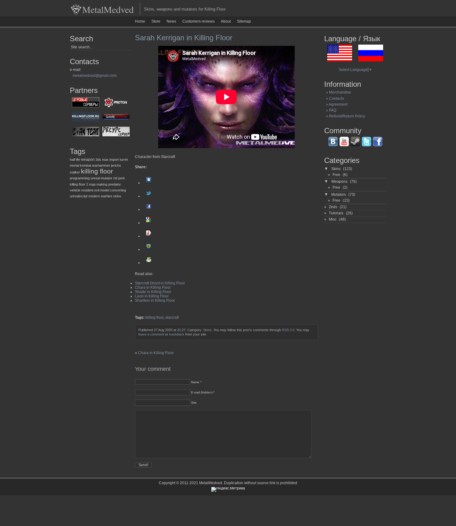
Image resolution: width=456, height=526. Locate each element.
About (226, 21)
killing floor (97, 171)
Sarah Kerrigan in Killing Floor (183, 37)
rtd (115, 178)
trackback (176, 334)
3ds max (102, 159)
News (171, 21)
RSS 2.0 (288, 330)
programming (80, 178)
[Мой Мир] (148, 249)
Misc (333, 219)
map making (98, 184)
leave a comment (151, 334)
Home (140, 21)
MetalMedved (108, 9)
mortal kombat (80, 165)
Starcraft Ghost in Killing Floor (160, 283)
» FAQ (330, 110)
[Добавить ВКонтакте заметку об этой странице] (148, 183)
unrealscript (78, 196)
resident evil (90, 190)
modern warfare (100, 196)
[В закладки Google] (148, 223)
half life (75, 159)
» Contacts (334, 98)
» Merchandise (337, 92)
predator (114, 184)
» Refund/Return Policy (344, 116)
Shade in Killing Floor (153, 292)
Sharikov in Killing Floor (155, 300)
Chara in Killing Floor (153, 287)
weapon (88, 159)
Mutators (338, 194)
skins (117, 196)
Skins (207, 330)
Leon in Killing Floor (152, 296)
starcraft (172, 317)
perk (121, 178)
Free (336, 175)
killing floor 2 (79, 184)
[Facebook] (148, 209)
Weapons (339, 181)
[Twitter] (148, 196)
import (114, 159)
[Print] (148, 263)
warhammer (101, 165)
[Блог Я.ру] (148, 236)
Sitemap (244, 21)
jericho (116, 165)
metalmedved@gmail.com (95, 75)
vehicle (75, 190)
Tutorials (336, 213)
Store (155, 21)
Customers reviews (198, 21)
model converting (113, 190)
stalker (75, 172)
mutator (106, 178)
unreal (95, 178)
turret (124, 159)
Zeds (333, 207)
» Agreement (335, 104)
